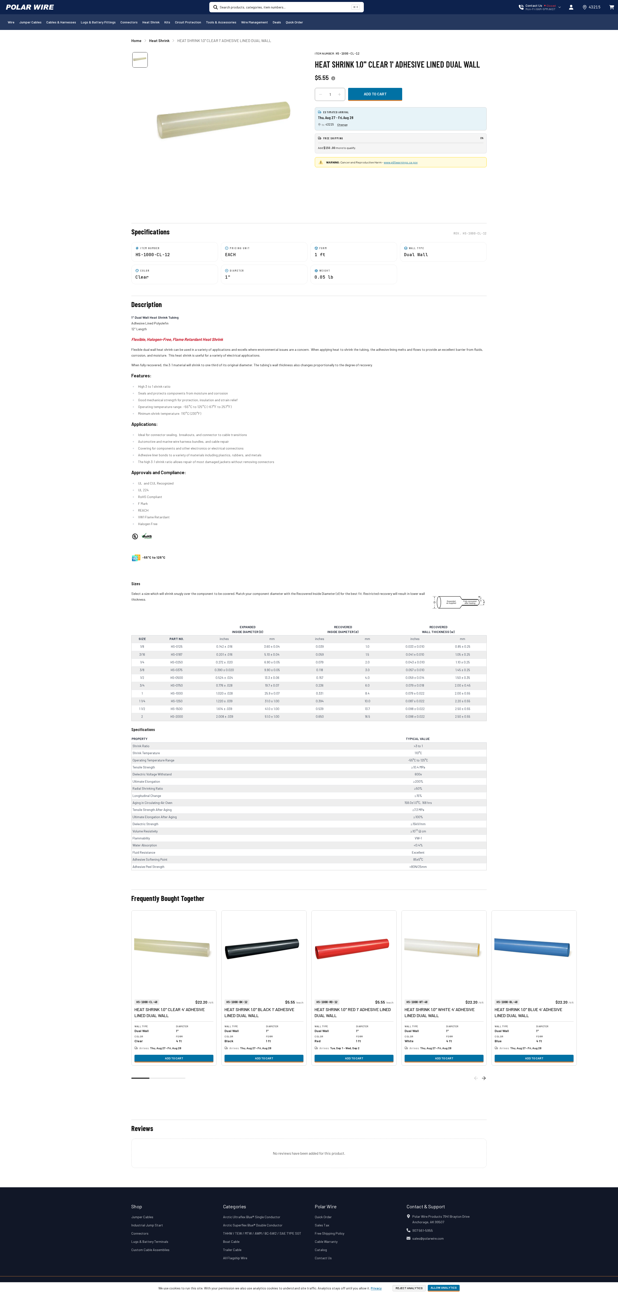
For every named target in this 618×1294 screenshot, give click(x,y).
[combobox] (285, 7)
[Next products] (484, 1078)
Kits (167, 22)
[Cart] (612, 7)
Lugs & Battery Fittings (98, 22)
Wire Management (254, 22)
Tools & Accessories (221, 22)
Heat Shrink (151, 22)
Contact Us (323, 1258)
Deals (277, 22)
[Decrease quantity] (320, 94)
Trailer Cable (232, 1250)
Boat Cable (231, 1241)
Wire (11, 22)
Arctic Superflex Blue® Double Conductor (252, 1225)
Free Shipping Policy (329, 1233)
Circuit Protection (188, 22)
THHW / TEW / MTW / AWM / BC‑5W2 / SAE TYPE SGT (262, 1233)
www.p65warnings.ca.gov (401, 162)
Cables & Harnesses (61, 22)
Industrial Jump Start (147, 1225)
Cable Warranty (326, 1241)
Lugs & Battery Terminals (149, 1241)
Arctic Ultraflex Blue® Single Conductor (251, 1217)
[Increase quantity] (339, 94)
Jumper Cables (30, 22)
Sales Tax (322, 1225)
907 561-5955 (422, 1230)
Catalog (321, 1250)
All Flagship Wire (235, 1258)
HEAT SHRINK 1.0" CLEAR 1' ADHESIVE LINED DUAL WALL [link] (224, 40)
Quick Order (294, 22)
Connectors (129, 22)
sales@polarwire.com (428, 1238)
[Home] (30, 7)
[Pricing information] (333, 78)
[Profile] (571, 7)
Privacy (376, 1288)
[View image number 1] (140, 60)
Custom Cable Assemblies (150, 1250)
